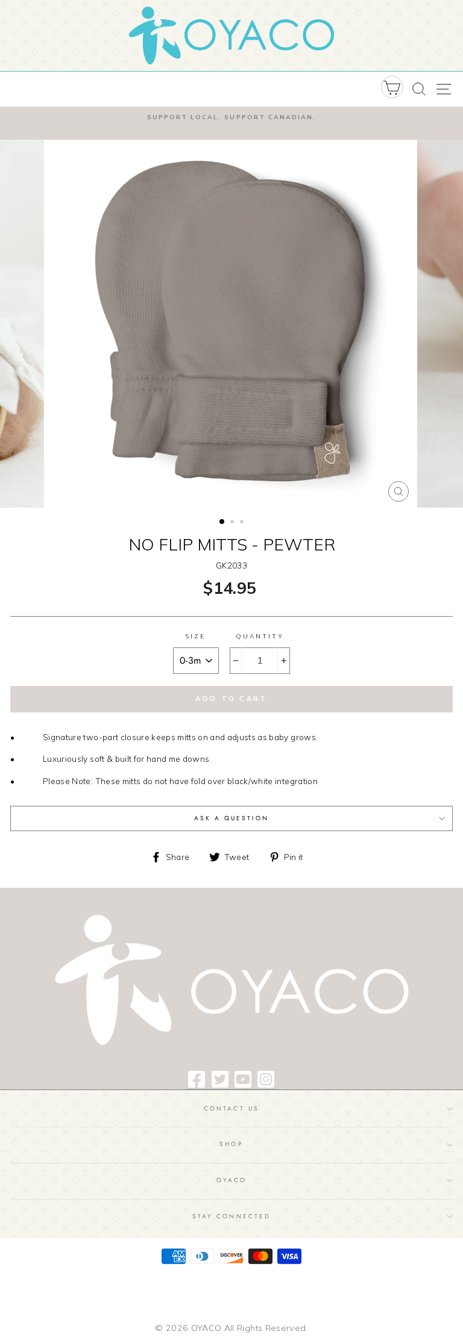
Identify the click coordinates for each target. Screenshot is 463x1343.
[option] (231, 123)
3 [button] (243, 523)
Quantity (260, 636)
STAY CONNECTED (231, 1216)
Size (196, 636)
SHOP (231, 1143)
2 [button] (233, 523)
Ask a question (231, 818)
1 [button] (222, 522)
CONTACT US (231, 1108)
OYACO (231, 1180)
